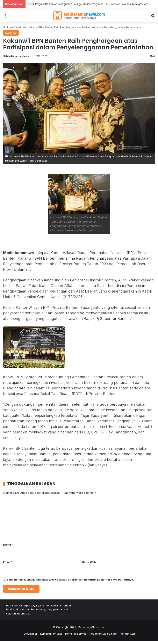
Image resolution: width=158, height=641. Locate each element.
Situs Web (89, 562)
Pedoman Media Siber (103, 633)
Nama (8, 544)
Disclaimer (30, 633)
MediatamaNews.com (91, 627)
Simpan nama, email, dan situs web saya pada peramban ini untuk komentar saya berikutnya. (70, 579)
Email (8, 562)
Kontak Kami (128, 633)
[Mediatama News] (79, 15)
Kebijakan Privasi (51, 633)
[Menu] (5, 17)
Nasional (20, 27)
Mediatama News (17, 56)
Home (9, 27)
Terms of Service (76, 633)
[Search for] (153, 17)
